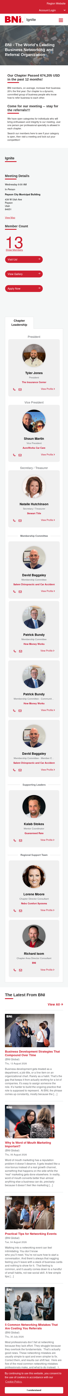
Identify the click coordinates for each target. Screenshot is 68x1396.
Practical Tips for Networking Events (31, 1233)
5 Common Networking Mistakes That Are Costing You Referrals (31, 1326)
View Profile (47, 388)
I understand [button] (34, 1390)
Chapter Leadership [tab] (19, 322)
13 (14, 242)
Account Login (47, 10)
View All (54, 1004)
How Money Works (34, 644)
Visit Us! (12, 259)
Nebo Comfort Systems (34, 903)
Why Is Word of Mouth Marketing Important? (28, 1144)
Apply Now (14, 288)
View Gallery (15, 274)
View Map (10, 217)
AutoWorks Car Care (34, 447)
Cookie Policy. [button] (13, 1381)
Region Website (56, 3)
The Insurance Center (34, 382)
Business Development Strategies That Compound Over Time (32, 1053)
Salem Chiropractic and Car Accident (34, 584)
